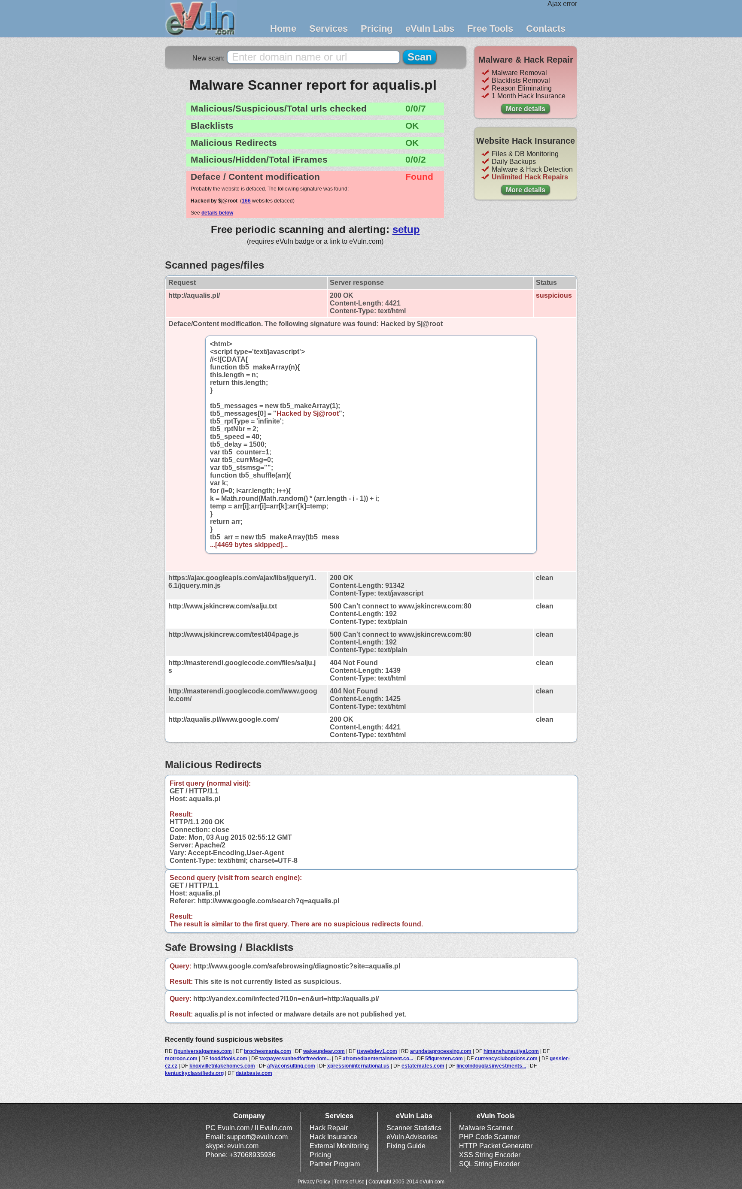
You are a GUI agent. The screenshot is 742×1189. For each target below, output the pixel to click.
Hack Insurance (333, 1137)
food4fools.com (228, 1059)
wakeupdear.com (324, 1051)
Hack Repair (329, 1128)
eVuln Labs (429, 28)
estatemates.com (422, 1066)
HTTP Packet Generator (495, 1146)
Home (283, 28)
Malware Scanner (486, 1128)
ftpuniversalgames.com (203, 1051)
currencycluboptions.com (506, 1059)
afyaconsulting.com (291, 1066)
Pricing (376, 28)
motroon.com (181, 1059)
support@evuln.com (257, 1137)
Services (328, 28)
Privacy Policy (314, 1182)
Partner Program (335, 1164)
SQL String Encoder (489, 1164)
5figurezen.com (444, 1059)
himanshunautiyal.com (511, 1051)
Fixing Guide (406, 1146)
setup (406, 229)
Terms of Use (349, 1182)
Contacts (546, 28)
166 (246, 201)
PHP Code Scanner (489, 1137)
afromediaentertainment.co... (378, 1059)
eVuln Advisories (412, 1137)
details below (217, 213)
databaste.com (254, 1073)
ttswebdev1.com (377, 1051)
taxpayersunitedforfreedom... (295, 1059)
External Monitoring (339, 1146)
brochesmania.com (267, 1051)
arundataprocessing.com (440, 1051)
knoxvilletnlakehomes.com (222, 1066)
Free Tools (490, 28)
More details (525, 108)
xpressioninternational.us (358, 1066)
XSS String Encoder (489, 1155)
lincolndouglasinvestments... (491, 1066)
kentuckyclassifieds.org (194, 1073)
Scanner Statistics (413, 1128)
